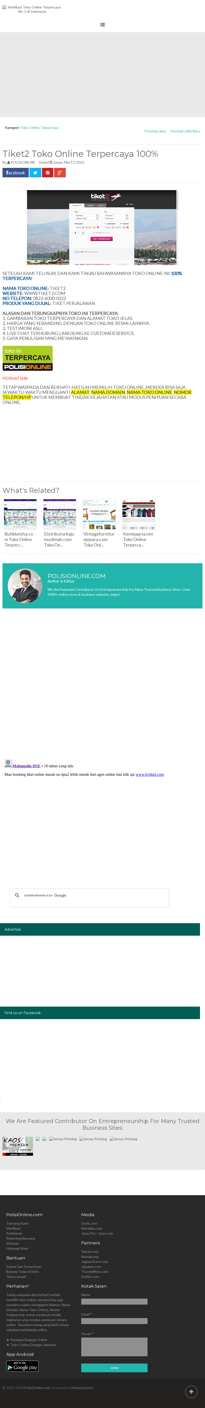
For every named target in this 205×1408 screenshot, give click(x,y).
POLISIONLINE (23, 162)
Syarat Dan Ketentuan (23, 1266)
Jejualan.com (91, 1266)
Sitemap (12, 1243)
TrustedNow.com (94, 1271)
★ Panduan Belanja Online (26, 1340)
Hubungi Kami (17, 1248)
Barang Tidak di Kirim (22, 1271)
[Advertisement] (103, 75)
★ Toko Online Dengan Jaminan (31, 1345)
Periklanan (14, 1233)
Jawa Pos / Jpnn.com (97, 1233)
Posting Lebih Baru (185, 131)
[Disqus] (102, 686)
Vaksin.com (90, 1251)
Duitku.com (90, 1276)
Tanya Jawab (16, 1276)
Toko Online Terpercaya (39, 127)
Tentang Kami (17, 1223)
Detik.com (89, 1223)
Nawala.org (89, 1256)
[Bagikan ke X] (35, 172)
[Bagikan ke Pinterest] (47, 172)
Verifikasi (13, 1228)
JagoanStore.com (94, 1261)
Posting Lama (155, 131)
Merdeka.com (91, 1228)
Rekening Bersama (20, 1238)
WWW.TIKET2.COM (44, 293)
